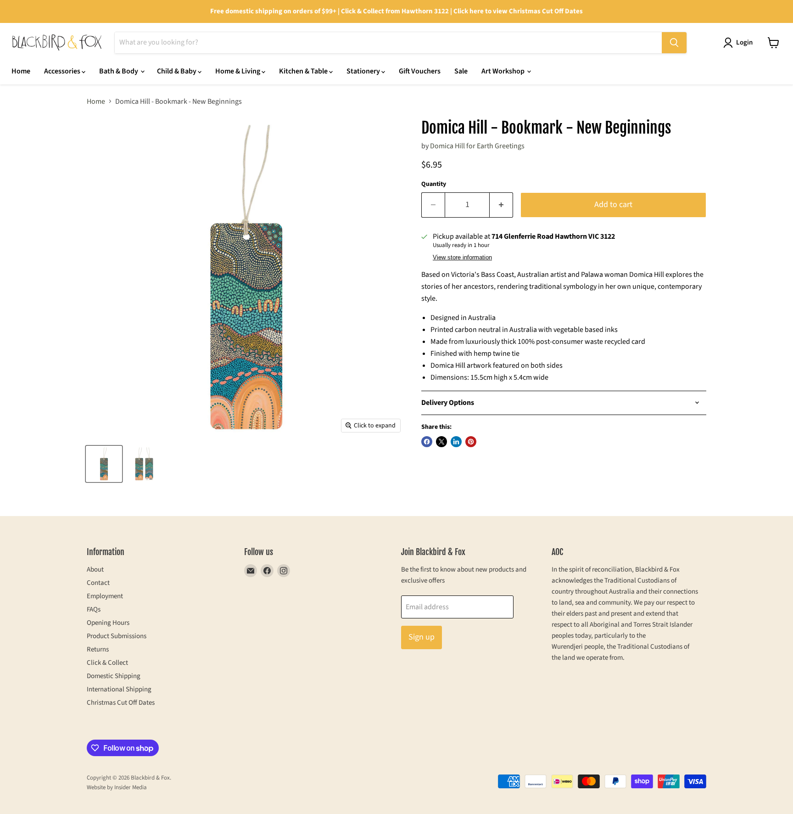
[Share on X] (441, 441)
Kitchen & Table (304, 71)
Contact (98, 583)
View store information (462, 257)
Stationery (363, 71)
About (95, 569)
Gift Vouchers (420, 71)
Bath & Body (119, 71)
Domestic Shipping (113, 676)
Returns (98, 649)
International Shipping (119, 689)
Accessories (63, 71)
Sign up (421, 637)
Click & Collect (107, 663)
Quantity (433, 184)
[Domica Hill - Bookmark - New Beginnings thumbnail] (104, 464)
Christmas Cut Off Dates (121, 702)
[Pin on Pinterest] (470, 441)
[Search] (674, 42)
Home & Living (238, 71)
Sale (461, 71)
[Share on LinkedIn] (456, 441)
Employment (105, 596)
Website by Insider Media (117, 787)
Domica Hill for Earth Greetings (477, 146)
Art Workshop (503, 71)
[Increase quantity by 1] (501, 205)
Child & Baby (177, 71)
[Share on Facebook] (426, 441)
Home (20, 71)
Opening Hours (108, 623)
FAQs (94, 609)
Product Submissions (116, 636)
